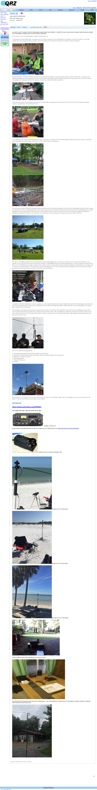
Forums (41, 9)
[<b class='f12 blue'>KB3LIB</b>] (90, 24)
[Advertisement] (52, 776)
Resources (71, 9)
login (74, 7)
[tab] (13, 27)
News (31, 9)
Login (92, 9)
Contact (82, 9)
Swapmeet (60, 9)
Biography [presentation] (13, 27)
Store (50, 9)
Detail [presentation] (19, 27)
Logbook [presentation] (24, 27)
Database (21, 9)
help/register (79, 7)
